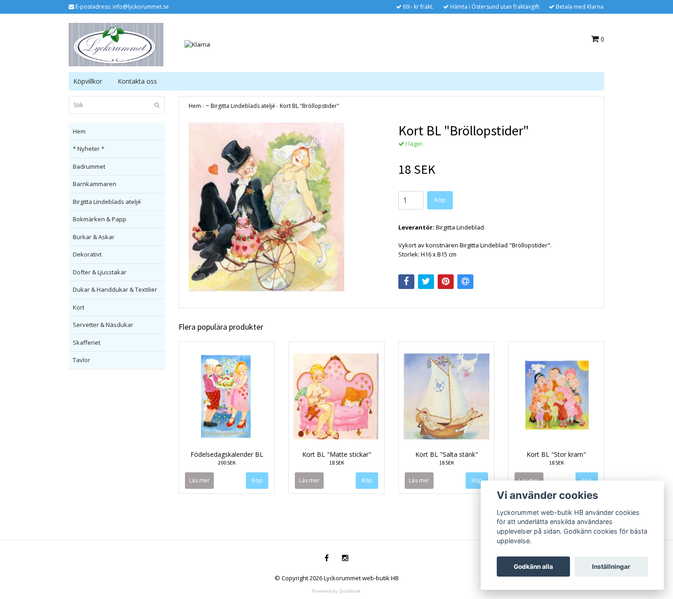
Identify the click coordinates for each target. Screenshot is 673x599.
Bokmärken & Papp (99, 219)
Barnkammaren (94, 184)
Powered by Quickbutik (336, 591)
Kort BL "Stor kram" (556, 454)
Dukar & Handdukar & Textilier (115, 289)
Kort (78, 307)
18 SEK (336, 462)
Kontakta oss (137, 81)
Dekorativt (87, 254)
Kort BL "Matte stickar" (336, 454)
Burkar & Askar (93, 237)
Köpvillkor (87, 81)
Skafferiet (86, 342)
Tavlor (81, 360)
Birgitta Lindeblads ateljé (107, 202)
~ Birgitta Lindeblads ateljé (240, 106)
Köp (439, 200)
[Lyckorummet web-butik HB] (116, 44)
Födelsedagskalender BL (226, 454)
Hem (79, 131)
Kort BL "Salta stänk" (446, 454)
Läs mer (199, 480)
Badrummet (89, 166)
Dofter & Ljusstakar (99, 272)
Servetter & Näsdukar (103, 325)
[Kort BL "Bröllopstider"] (287, 206)
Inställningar (611, 566)
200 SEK (227, 462)
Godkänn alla (533, 566)
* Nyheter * (88, 148)
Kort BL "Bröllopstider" (309, 106)
